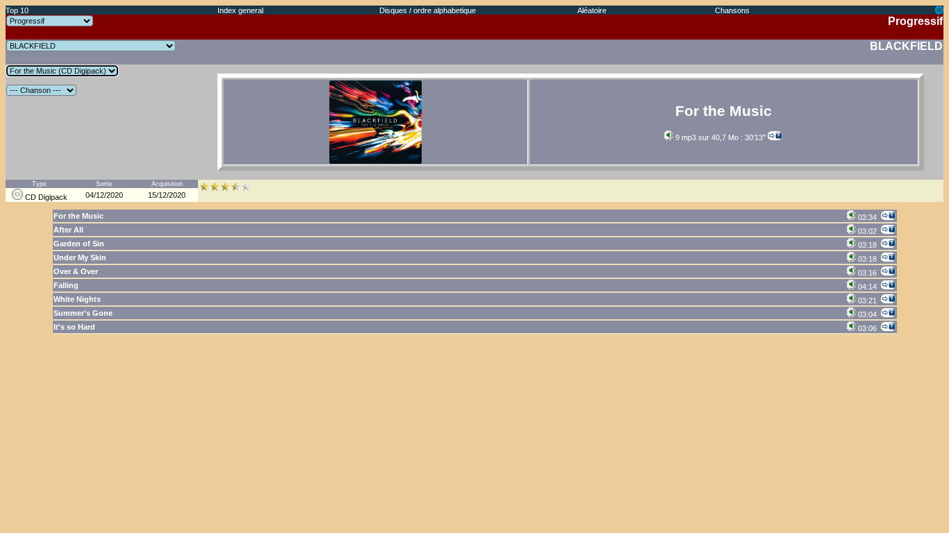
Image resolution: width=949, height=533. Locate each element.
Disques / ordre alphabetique (427, 10)
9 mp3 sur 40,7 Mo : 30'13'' (719, 137)
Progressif (915, 21)
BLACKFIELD (906, 46)
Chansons (732, 10)
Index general (240, 10)
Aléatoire (591, 10)
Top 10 (17, 10)
